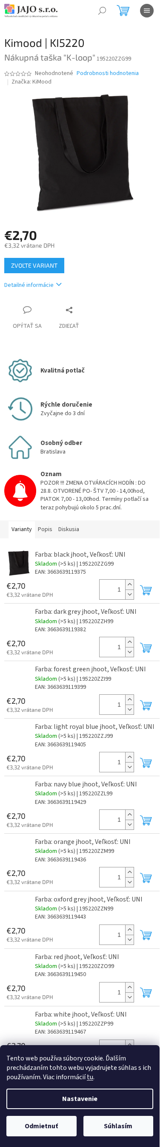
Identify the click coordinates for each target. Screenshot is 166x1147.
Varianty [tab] (21, 529)
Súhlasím (118, 1126)
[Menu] (146, 10)
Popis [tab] (45, 529)
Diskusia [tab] (68, 529)
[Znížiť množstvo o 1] (129, 594)
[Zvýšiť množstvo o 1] (129, 584)
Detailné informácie (29, 285)
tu (90, 1077)
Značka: (31, 82)
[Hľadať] (102, 10)
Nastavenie (79, 1099)
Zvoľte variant (34, 265)
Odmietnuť (41, 1126)
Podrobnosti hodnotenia (108, 73)
